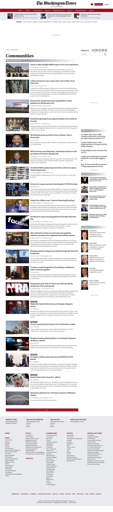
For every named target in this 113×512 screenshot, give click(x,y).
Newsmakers (8, 457)
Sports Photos (71, 461)
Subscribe (98, 4)
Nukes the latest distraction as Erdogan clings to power (51, 305)
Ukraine (55, 22)
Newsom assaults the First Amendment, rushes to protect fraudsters (97, 247)
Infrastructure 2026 (93, 452)
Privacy (68, 493)
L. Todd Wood (35, 309)
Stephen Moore (50, 467)
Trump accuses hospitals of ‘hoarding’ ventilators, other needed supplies (52, 268)
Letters (48, 440)
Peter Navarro (50, 471)
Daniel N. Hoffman (51, 457)
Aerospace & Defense (32, 449)
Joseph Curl (49, 450)
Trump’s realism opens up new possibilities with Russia (51, 358)
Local (27, 425)
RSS (73, 493)
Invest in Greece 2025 (93, 464)
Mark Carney (76, 22)
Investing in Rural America (95, 445)
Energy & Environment (32, 438)
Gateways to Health (93, 437)
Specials (29, 458)
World (7, 445)
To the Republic (50, 484)
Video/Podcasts (80, 10)
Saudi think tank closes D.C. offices (45, 377)
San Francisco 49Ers (91, 22)
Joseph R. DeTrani (51, 452)
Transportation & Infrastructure (35, 454)
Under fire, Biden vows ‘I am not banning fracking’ (52, 200)
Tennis (69, 449)
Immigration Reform (32, 445)
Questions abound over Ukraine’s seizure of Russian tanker (53, 393)
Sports (47, 10)
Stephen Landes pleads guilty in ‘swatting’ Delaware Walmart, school (53, 339)
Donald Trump (27, 22)
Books (48, 481)
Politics (7, 441)
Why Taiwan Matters (93, 443)
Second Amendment (31, 443)
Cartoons (49, 483)
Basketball (70, 443)
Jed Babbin (49, 445)
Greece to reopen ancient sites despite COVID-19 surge (53, 184)
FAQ (86, 493)
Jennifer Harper (36, 288)
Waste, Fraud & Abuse (11, 458)
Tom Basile (49, 447)
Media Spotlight (10, 455)
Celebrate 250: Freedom (94, 440)
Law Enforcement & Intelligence (35, 452)
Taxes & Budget (30, 450)
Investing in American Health (95, 462)
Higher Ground (9, 462)
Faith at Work (91, 459)
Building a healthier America (95, 461)
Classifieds (24, 493)
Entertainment (9, 465)
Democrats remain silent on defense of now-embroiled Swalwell (97, 234)
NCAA (68, 445)
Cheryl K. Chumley (51, 442)
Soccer (69, 454)
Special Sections (58, 10)
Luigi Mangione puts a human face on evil (96, 271)
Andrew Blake (35, 221)
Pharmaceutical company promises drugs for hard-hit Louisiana (54, 252)
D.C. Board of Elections (93, 447)
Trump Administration (45, 22)
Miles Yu (48, 478)
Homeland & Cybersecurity (33, 447)
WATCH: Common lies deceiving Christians (91, 15)
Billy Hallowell (50, 455)
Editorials (49, 438)
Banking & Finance (31, 440)
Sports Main (70, 435)
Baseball (69, 442)
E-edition (33, 493)
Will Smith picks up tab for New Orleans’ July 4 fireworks (51, 136)
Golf (68, 450)
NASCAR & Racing (72, 457)
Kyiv (82, 22)
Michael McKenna (51, 466)
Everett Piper (93, 255)
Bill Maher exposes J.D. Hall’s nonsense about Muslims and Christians (97, 259)
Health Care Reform (31, 442)
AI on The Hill (91, 438)
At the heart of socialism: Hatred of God (97, 283)
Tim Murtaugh (50, 469)
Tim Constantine (51, 449)
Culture (7, 464)
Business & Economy (11, 452)
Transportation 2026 (93, 449)
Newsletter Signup (11, 423)
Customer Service (44, 493)
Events (69, 10)
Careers (55, 493)
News (20, 10)
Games (91, 10)
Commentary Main (51, 435)
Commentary (37, 10)
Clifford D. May (50, 464)
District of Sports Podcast (74, 459)
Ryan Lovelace (35, 238)
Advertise (80, 493)
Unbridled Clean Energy (94, 457)
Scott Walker (50, 476)
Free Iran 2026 (91, 442)
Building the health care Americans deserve (94, 454)
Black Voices (49, 479)
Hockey (69, 452)
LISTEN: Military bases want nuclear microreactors (25, 15)
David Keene (49, 459)
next (46, 410)
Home (7, 49)
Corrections (8, 440)
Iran (60, 22)
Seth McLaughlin (36, 172)
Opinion (28, 423)
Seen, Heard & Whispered (12, 450)
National (7, 443)
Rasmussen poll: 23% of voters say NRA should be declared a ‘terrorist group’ (51, 284)
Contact (98, 493)
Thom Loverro (71, 447)
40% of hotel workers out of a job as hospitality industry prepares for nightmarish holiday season (52, 234)
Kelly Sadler (93, 243)
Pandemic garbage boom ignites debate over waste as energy (53, 119)
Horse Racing (71, 455)
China (64, 22)
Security (7, 446)
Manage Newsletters (12, 421)
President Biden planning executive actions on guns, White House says (53, 168)
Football (69, 440)
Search (105, 54)
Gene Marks (49, 462)
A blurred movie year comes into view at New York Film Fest (52, 82)
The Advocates (9, 448)
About (92, 493)
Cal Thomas (93, 230)
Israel (69, 22)
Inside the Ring (9, 460)
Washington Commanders (74, 438)
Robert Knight (93, 281)
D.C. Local (8, 453)
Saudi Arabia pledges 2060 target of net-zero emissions (54, 64)
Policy (27, 10)
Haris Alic (34, 156)
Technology (8, 467)
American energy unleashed (95, 450)
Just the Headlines (10, 470)
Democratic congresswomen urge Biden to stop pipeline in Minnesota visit (51, 101)
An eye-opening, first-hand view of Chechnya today (53, 324)
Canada (35, 22)
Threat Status (29, 437)
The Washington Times (33, 421)
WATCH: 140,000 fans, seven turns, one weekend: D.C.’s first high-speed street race (59, 15)
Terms (61, 493)
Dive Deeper (8, 472)
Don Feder (92, 268)
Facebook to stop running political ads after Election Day (53, 217)
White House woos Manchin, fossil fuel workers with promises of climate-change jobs (53, 152)
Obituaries (8, 469)
